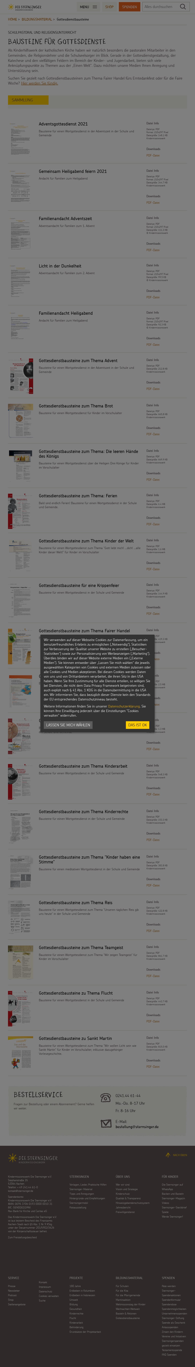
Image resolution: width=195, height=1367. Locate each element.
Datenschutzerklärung (124, 706)
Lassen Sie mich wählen (68, 725)
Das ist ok (137, 725)
